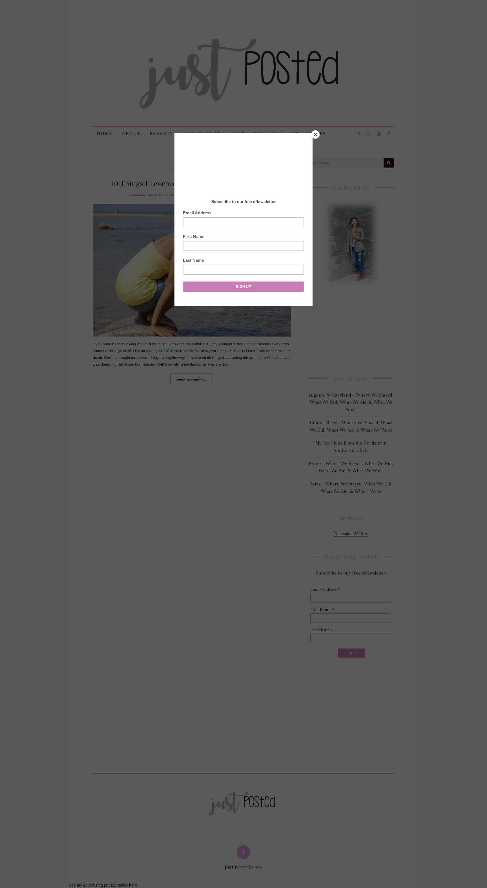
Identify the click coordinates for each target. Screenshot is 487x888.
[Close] (315, 134)
